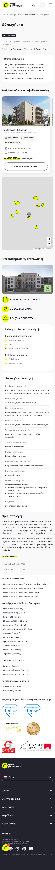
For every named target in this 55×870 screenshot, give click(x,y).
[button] (46, 111)
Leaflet (36, 249)
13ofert (22, 78)
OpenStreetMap (47, 249)
